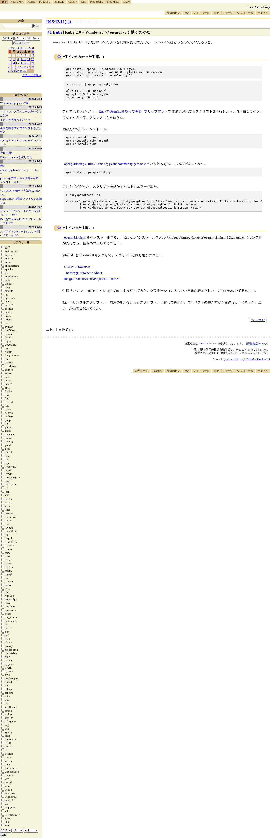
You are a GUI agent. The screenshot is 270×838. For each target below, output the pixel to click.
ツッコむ (258, 320)
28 (13, 70)
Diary (126, 1)
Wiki (83, 1)
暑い (3, 165)
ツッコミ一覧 (245, 12)
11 (28, 59)
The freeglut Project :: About (83, 273)
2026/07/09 (35, 161)
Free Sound (96, 1)
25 (28, 66)
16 (21, 63)
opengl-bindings (75, 237)
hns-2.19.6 (232, 359)
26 (32, 66)
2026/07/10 (35, 148)
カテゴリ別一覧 (223, 12)
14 (13, 63)
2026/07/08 (35, 186)
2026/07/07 (35, 206)
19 (32, 63)
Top (4, 1)
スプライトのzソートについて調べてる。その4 (20, 212)
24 (24, 66)
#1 (50, 32)
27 (9, 70)
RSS (186, 12)
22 (17, 66)
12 (32, 59)
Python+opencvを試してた (16, 157)
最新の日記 (173, 12)
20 (9, 66)
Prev (12, 47)
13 (9, 63)
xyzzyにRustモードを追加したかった (20, 192)
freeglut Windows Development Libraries (91, 279)
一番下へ (262, 12)
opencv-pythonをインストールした (20, 171)
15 (17, 63)
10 (24, 59)
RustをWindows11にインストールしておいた (20, 221)
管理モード (141, 370)
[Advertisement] (193, 385)
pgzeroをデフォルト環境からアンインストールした (20, 180)
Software (59, 1)
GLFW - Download (77, 267)
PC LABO (44, 1)
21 (13, 66)
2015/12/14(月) (58, 21)
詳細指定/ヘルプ (257, 343)
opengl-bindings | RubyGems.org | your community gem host (105, 164)
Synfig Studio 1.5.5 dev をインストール (21, 142)
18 (28, 63)
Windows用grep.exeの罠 (14, 103)
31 (24, 70)
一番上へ (262, 370)
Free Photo (113, 1)
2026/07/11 (35, 136)
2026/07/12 (35, 124)
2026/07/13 (35, 107)
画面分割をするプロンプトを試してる (20, 130)
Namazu (203, 343)
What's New (16, 1)
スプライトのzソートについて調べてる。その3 (20, 233)
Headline (157, 370)
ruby (58, 32)
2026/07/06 (35, 227)
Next (31, 47)
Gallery (72, 1)
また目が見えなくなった (15, 119)
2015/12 (21, 47)
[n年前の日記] (84, 21)
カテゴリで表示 (31, 75)
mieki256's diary (258, 7)
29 (17, 70)
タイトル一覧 (201, 12)
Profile (31, 1)
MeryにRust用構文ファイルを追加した (21, 200)
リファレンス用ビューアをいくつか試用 (20, 113)
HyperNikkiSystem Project (255, 359)
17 (24, 63)
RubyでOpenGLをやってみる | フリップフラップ (135, 111)
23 (21, 66)
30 (21, 70)
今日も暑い (7, 152)
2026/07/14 (35, 98)
